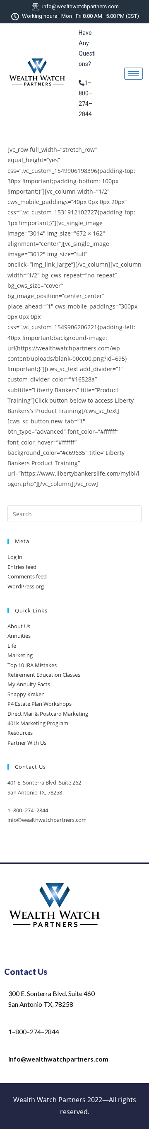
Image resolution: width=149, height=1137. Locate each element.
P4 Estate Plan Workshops (39, 703)
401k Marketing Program (37, 723)
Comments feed (27, 576)
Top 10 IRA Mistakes (32, 665)
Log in (14, 557)
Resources (20, 732)
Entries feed (21, 567)
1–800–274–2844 (27, 810)
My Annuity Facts (28, 684)
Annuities (19, 635)
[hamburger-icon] (133, 74)
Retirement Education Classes (43, 674)
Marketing (20, 655)
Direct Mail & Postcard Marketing (47, 713)
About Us (18, 626)
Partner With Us (26, 742)
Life (11, 645)
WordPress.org (25, 586)
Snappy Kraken (26, 694)
